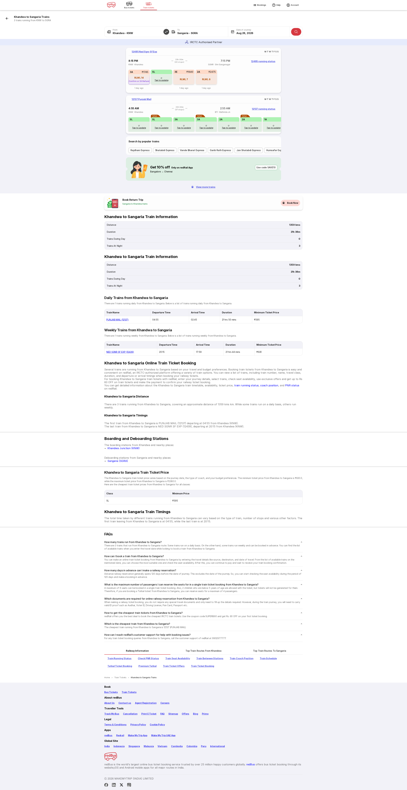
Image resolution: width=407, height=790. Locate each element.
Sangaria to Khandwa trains (135, 204)
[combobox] (135, 32)
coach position (269, 385)
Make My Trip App (137, 735)
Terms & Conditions (115, 724)
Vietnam (162, 746)
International (217, 746)
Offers (185, 713)
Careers (165, 703)
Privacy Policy (138, 724)
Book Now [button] (292, 203)
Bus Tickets (111, 692)
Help (278, 5)
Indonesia (119, 746)
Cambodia (177, 746)
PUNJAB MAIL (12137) (117, 319)
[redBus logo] (111, 5)
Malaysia (149, 746)
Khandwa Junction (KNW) (123, 448)
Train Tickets (129, 692)
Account (295, 5)
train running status (246, 385)
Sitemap (173, 713)
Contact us (124, 703)
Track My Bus (111, 713)
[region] (203, 70)
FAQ (162, 713)
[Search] (296, 32)
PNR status (292, 385)
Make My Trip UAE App (163, 735)
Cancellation (130, 713)
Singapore (134, 746)
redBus (108, 735)
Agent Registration (146, 703)
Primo (205, 713)
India (107, 746)
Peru (203, 746)
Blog (195, 713)
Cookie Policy (157, 724)
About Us (109, 703)
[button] (166, 32)
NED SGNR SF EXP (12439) (120, 352)
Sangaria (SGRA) (117, 461)
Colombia (191, 746)
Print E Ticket (148, 713)
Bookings (261, 5)
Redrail (120, 735)
